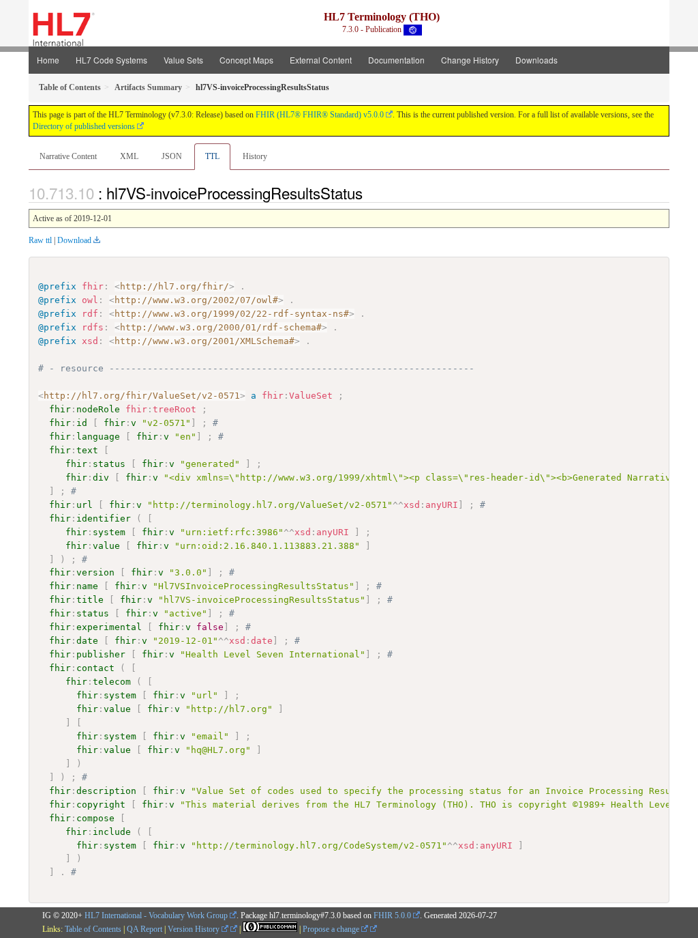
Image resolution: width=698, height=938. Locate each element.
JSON (172, 156)
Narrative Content (68, 156)
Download (74, 240)
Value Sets (183, 60)
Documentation (396, 60)
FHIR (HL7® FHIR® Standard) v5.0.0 (320, 114)
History (255, 156)
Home (48, 60)
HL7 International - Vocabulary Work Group (156, 915)
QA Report (144, 929)
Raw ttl (40, 240)
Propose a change (332, 929)
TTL (212, 156)
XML (129, 156)
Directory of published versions (84, 126)
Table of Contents (93, 929)
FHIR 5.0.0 (392, 915)
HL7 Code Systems (111, 60)
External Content (321, 60)
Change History (470, 60)
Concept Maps (246, 60)
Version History (195, 929)
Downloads (536, 60)
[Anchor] (370, 192)
